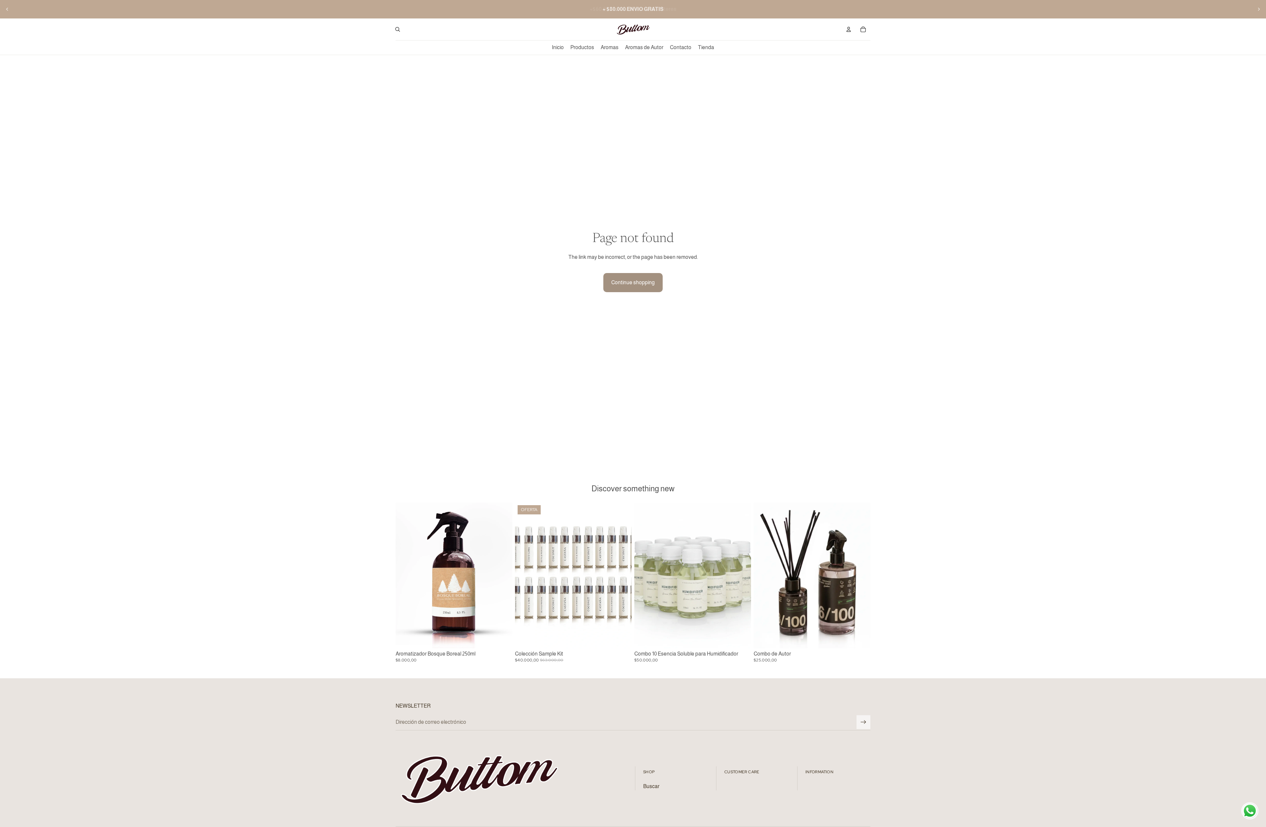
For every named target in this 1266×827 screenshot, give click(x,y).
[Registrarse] (863, 722)
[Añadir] (502, 638)
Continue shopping (633, 282)
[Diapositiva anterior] (7, 9)
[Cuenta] (848, 29)
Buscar (651, 786)
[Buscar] (397, 29)
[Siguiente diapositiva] (1258, 9)
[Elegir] (860, 638)
